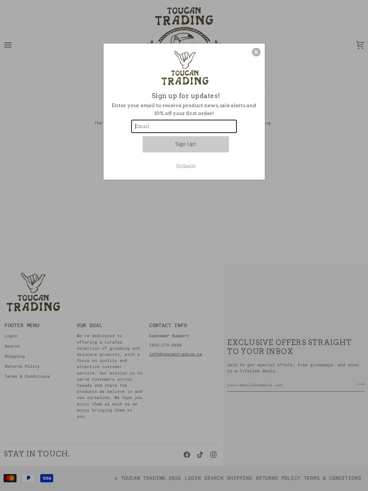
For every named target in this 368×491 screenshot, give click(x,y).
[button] (256, 52)
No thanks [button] (186, 165)
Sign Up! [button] (185, 143)
